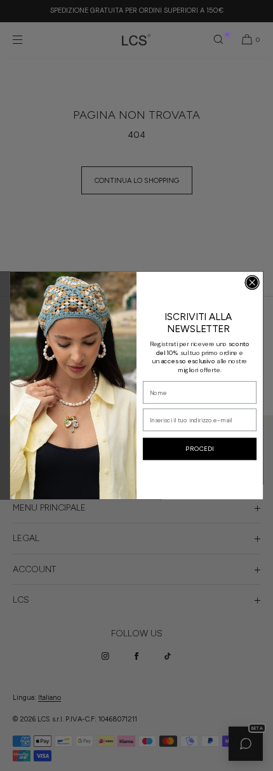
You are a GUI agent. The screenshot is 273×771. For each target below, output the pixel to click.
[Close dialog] (252, 282)
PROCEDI (199, 449)
